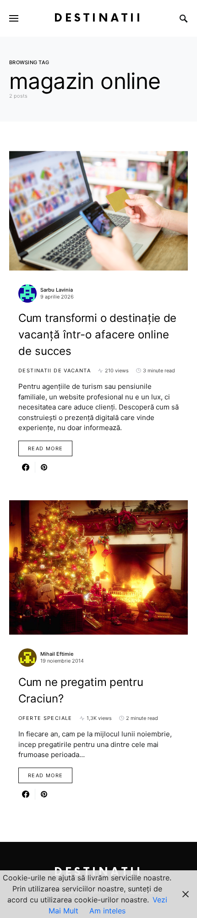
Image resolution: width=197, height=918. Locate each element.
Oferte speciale (45, 718)
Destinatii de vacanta (54, 370)
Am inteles (107, 910)
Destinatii (98, 18)
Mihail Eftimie (56, 654)
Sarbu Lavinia (56, 290)
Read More (45, 448)
